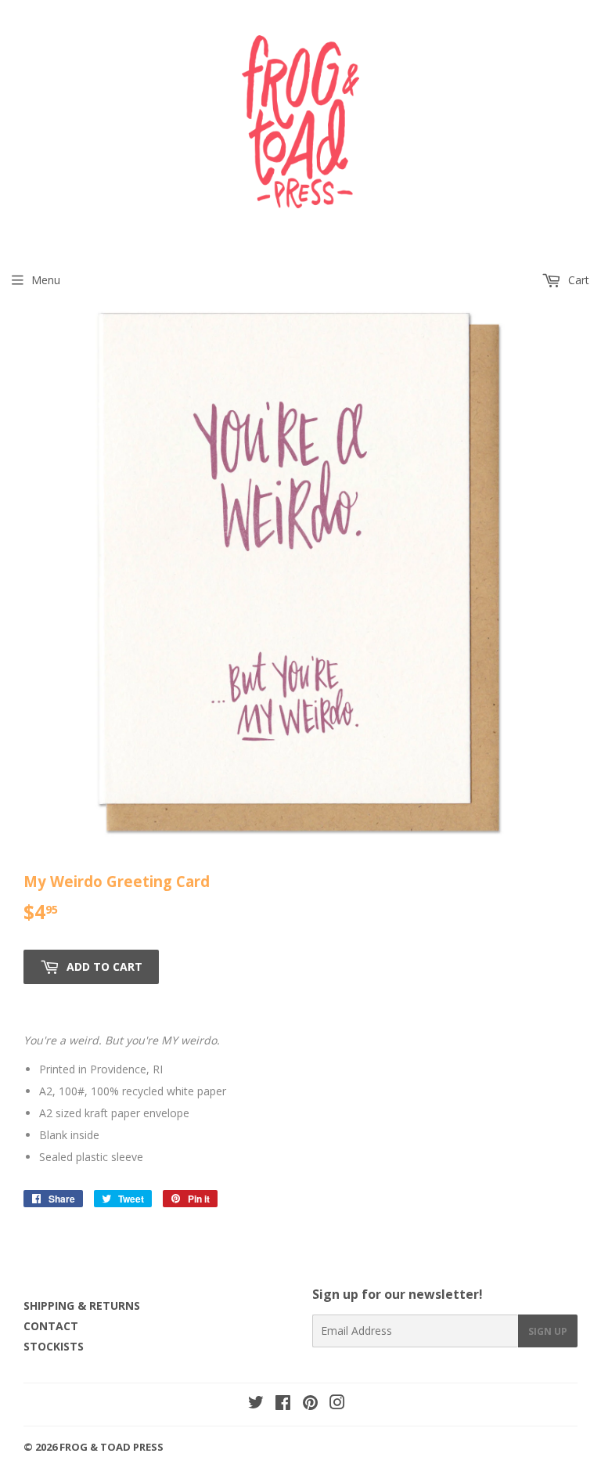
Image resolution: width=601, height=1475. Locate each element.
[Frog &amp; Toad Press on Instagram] (337, 1404)
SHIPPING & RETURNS (81, 1305)
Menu (45, 279)
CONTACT (50, 1325)
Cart (577, 279)
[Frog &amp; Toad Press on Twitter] (256, 1404)
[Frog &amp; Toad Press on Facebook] (283, 1404)
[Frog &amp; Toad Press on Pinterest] (310, 1404)
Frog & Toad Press (111, 1447)
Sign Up (547, 1331)
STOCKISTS (53, 1346)
